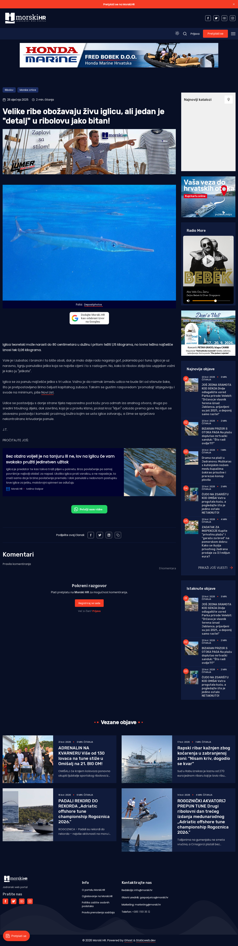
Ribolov (9, 90)
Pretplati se (215, 34)
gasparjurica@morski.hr (154, 897)
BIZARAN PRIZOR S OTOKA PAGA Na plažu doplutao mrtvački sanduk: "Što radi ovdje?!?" (217, 436)
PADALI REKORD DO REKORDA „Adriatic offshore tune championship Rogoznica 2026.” (84, 811)
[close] (234, 4)
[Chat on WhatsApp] (89, 509)
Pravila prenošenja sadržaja (98, 912)
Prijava (194, 34)
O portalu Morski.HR (93, 890)
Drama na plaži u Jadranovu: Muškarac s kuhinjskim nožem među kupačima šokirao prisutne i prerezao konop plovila (216, 468)
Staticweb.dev (146, 940)
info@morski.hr (143, 890)
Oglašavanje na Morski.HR (97, 896)
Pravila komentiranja (17, 564)
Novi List (47, 392)
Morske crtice (28, 90)
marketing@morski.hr (148, 904)
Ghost (128, 940)
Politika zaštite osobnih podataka (95, 904)
